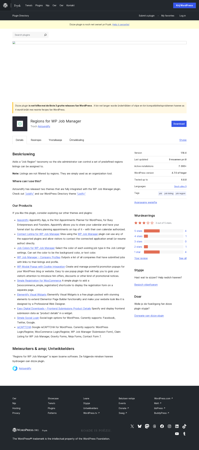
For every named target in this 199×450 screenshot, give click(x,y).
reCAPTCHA (24, 327)
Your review (141, 258)
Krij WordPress (184, 5)
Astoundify (44, 126)
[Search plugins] (45, 35)
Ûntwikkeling (76, 140)
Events (122, 403)
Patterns (52, 413)
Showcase (53, 398)
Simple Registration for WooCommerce (39, 280)
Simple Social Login (28, 317)
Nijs (14, 403)
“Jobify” (29, 193)
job (160, 193)
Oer (14, 398)
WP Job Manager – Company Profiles (38, 257)
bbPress (159, 408)
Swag (123, 413)
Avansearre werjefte (145, 202)
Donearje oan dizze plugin (149, 315)
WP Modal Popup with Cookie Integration (41, 266)
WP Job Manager (88, 234)
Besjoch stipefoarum (146, 284)
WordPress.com (163, 398)
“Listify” (81, 193)
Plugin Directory (20, 15)
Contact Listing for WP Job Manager (38, 234)
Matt (158, 403)
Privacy (16, 413)
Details (19, 140)
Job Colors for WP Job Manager (36, 248)
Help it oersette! (120, 24)
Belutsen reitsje (127, 398)
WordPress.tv (91, 413)
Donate (124, 408)
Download (179, 123)
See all (183, 258)
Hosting (16, 408)
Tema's (51, 403)
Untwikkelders (90, 408)
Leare (86, 398)
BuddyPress (161, 413)
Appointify (23, 220)
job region (180, 193)
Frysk (44, 430)
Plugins (51, 408)
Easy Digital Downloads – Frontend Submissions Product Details (54, 308)
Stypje (183, 140)
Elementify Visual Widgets (31, 294)
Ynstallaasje (55, 140)
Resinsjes (36, 140)
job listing (168, 193)
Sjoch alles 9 (180, 186)
